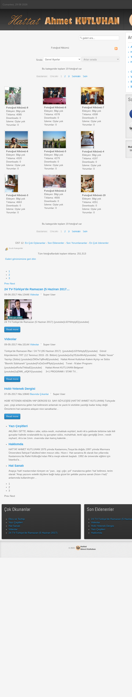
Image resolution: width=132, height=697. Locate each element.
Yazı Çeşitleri (18, 426)
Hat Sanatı (16, 465)
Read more (12, 329)
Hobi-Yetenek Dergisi (19, 388)
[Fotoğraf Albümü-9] (13, 96)
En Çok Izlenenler (99, 243)
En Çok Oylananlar (35, 243)
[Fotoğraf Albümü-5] (54, 140)
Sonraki (76, 76)
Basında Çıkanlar (39, 394)
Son (85, 76)
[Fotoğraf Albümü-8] (54, 96)
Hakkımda (16, 444)
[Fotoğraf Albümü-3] (11, 183)
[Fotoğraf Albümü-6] (16, 140)
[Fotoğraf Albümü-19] (87, 183)
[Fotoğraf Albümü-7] (92, 96)
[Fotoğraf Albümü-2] (54, 181)
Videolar (34, 294)
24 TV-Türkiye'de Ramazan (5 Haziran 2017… (37, 289)
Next (12, 283)
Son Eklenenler (56, 243)
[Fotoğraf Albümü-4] (87, 140)
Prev (6, 283)
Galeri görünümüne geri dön (20, 259)
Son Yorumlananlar (76, 243)
